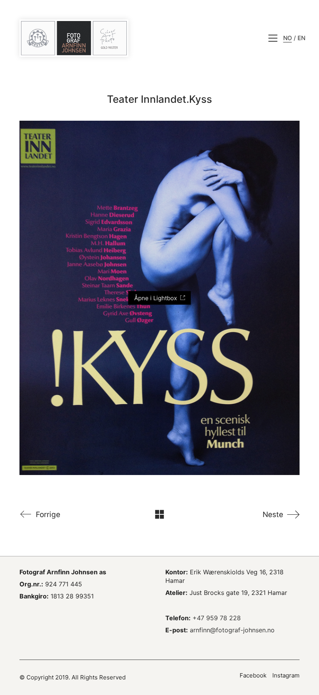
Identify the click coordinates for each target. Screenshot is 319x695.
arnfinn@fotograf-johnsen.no (232, 630)
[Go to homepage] (73, 38)
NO (287, 38)
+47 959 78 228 (217, 618)
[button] (272, 38)
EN (301, 38)
